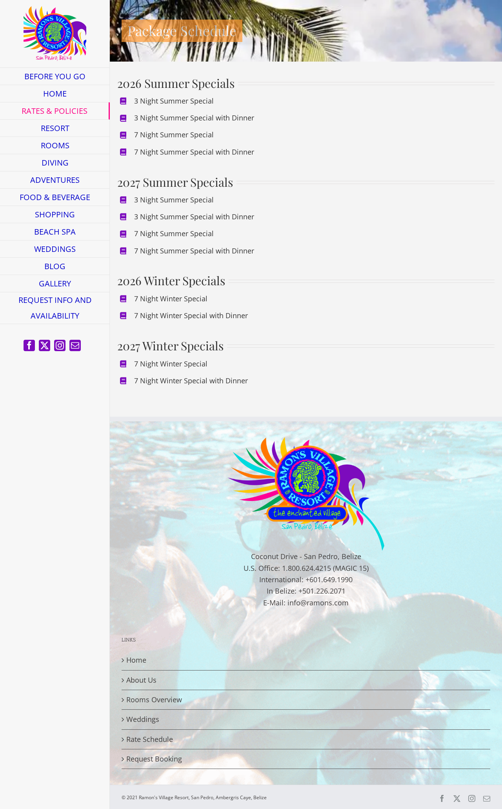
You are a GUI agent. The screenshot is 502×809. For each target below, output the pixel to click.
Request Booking (154, 758)
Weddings (142, 719)
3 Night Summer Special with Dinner (194, 117)
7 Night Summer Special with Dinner (194, 152)
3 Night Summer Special (174, 101)
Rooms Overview (154, 699)
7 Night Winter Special (170, 298)
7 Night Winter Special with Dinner (191, 315)
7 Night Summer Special (174, 134)
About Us (141, 680)
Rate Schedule (149, 739)
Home (136, 660)
